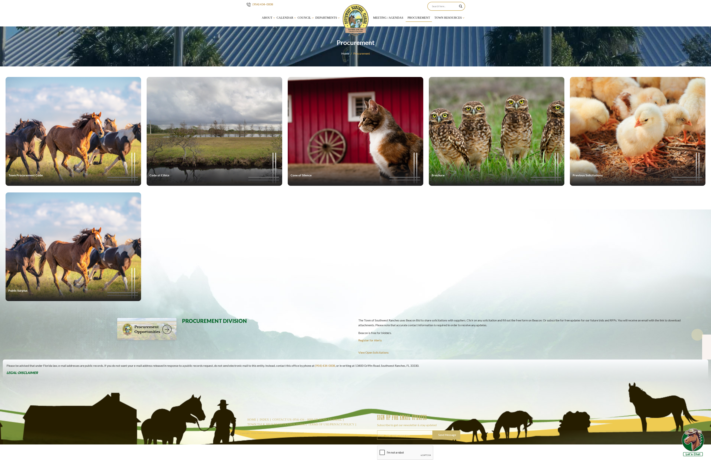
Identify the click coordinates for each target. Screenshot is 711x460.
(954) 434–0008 (263, 4)
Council (304, 17)
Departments (326, 17)
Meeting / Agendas (388, 17)
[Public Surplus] (73, 300)
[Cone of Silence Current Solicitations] (355, 184)
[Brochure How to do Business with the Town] (496, 184)
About (267, 17)
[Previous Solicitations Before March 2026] (637, 184)
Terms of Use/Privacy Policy (331, 424)
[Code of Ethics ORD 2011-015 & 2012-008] (214, 184)
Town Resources (448, 17)
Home (345, 53)
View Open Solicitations (373, 352)
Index (264, 419)
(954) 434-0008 (325, 365)
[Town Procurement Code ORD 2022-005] (73, 184)
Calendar (285, 17)
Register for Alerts (370, 340)
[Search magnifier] (460, 6)
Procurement (419, 17)
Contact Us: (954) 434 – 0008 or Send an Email (307, 419)
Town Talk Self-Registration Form (276, 424)
